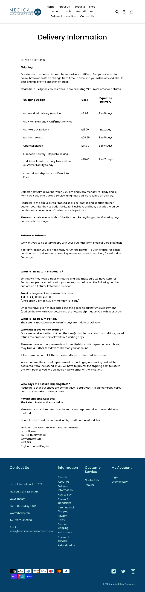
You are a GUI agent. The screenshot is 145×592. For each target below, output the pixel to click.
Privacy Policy (62, 517)
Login (115, 477)
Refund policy (66, 545)
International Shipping (66, 509)
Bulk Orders (65, 532)
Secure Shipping (63, 526)
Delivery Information (65, 488)
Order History (120, 481)
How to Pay (65, 494)
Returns (89, 484)
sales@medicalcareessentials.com (31, 531)
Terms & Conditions (64, 501)
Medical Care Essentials (123, 584)
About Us (63, 481)
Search (62, 477)
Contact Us (92, 480)
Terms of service (63, 539)
